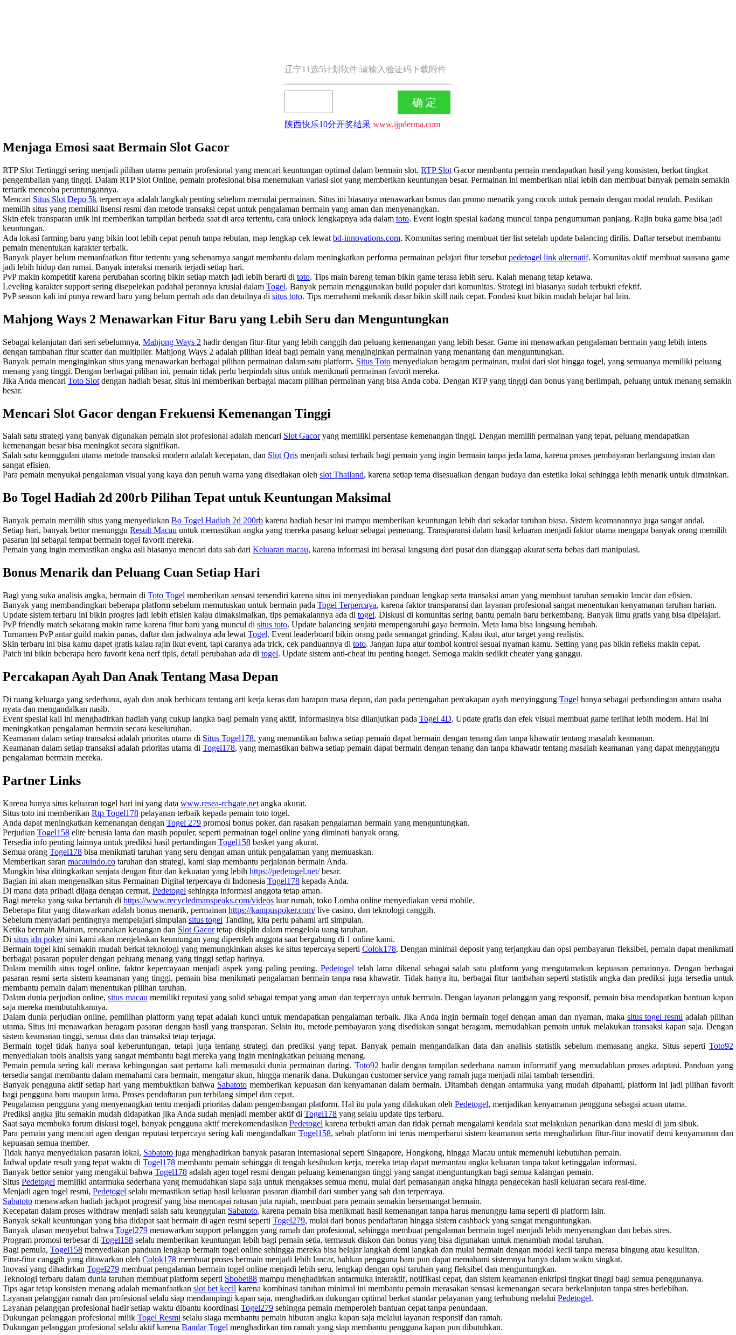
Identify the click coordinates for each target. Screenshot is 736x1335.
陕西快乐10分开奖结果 (327, 124)
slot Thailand (342, 474)
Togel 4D (435, 718)
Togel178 (219, 747)
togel (366, 614)
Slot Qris (283, 455)
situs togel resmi (655, 1016)
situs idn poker (38, 939)
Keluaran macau (280, 549)
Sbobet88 (241, 1278)
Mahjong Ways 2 (172, 342)
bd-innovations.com (366, 238)
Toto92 (721, 1045)
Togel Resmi (158, 1317)
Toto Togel (166, 595)
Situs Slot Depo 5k (65, 199)
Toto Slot (83, 380)
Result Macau (153, 530)
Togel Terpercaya (347, 605)
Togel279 (289, 1220)
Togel (276, 286)
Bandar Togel (205, 1327)
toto (402, 218)
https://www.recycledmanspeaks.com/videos (198, 900)
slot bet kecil (214, 1288)
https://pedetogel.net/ (284, 871)
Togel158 (53, 832)
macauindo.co (91, 861)
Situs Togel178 (228, 738)
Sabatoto (232, 1084)
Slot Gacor (301, 435)
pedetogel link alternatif (548, 257)
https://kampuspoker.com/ (271, 910)
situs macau (127, 997)
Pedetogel (169, 890)
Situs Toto (373, 361)
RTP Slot (436, 170)
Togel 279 (183, 822)
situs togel (206, 919)
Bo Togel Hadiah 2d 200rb (217, 520)
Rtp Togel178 (115, 813)
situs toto (287, 296)
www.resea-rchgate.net (219, 803)
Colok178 (379, 948)
